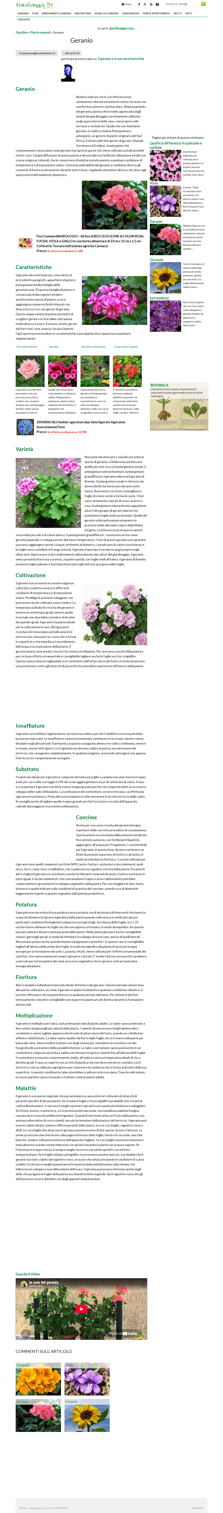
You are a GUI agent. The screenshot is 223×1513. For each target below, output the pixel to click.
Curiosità (23, 19)
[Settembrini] (166, 316)
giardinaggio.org (121, 28)
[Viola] (87, 1379)
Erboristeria (83, 13)
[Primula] (38, 1379)
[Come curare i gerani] (128, 371)
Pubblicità (197, 1508)
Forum (127, 4)
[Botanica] (179, 406)
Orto (188, 13)
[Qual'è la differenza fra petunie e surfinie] (166, 165)
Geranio (22, 1402)
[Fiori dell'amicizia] (31, 371)
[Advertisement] (56, 28)
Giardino (23, 13)
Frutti (178, 13)
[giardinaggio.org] (35, 5)
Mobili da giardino (107, 13)
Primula (23, 1365)
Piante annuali (40, 32)
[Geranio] (63, 371)
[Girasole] (87, 1415)
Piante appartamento (156, 13)
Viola (69, 1365)
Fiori (35, 13)
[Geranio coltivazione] (96, 371)
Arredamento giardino (56, 13)
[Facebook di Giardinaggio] (139, 4)
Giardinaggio (131, 13)
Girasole (71, 1402)
